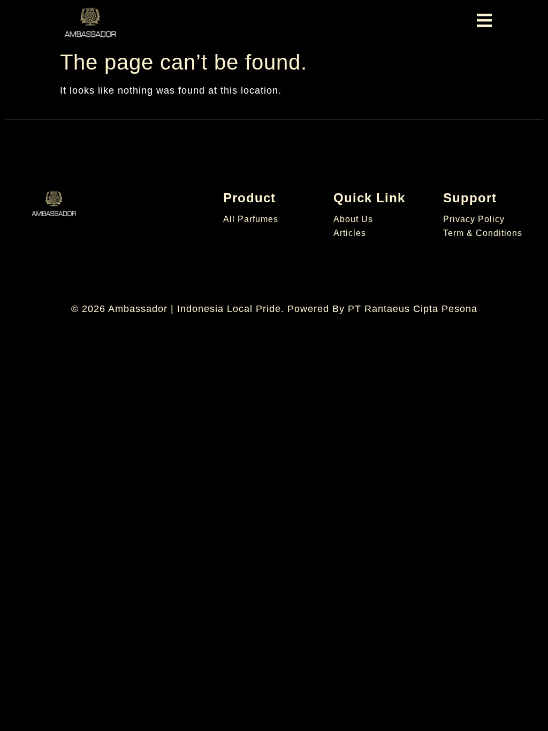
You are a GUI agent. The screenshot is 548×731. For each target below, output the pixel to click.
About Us (353, 219)
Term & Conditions (482, 233)
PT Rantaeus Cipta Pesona (412, 308)
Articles (349, 233)
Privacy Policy (474, 219)
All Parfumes (250, 219)
